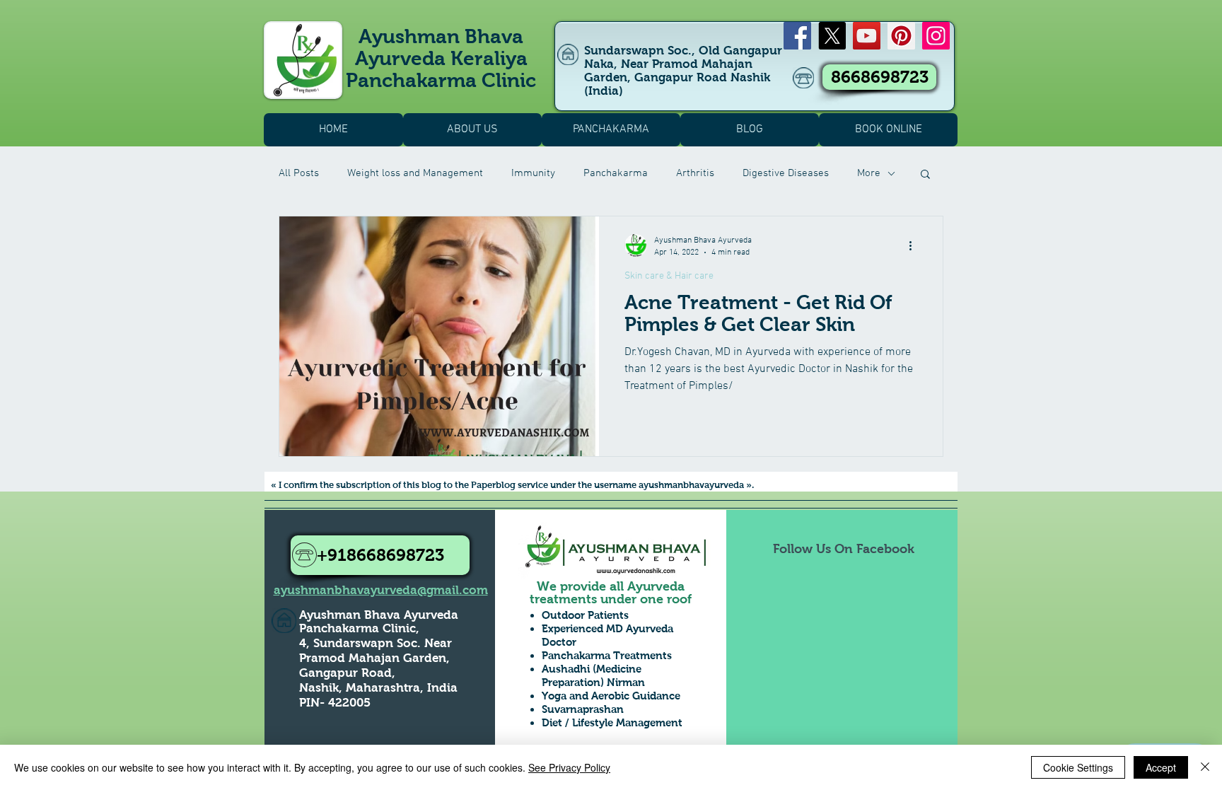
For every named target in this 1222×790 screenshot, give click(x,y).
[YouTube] (866, 36)
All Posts (299, 173)
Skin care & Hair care (669, 276)
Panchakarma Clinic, (359, 628)
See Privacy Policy (569, 767)
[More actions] (915, 245)
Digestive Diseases (786, 173)
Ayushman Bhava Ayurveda (378, 615)
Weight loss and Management (415, 173)
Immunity (533, 173)
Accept (1161, 767)
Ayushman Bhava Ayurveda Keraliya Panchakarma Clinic (441, 58)
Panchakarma (615, 173)
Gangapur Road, (347, 673)
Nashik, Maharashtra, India (378, 688)
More (868, 173)
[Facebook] (797, 36)
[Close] (1205, 767)
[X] (832, 36)
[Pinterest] (901, 36)
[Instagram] (936, 36)
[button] (925, 175)
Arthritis (695, 173)
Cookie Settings (1078, 767)
